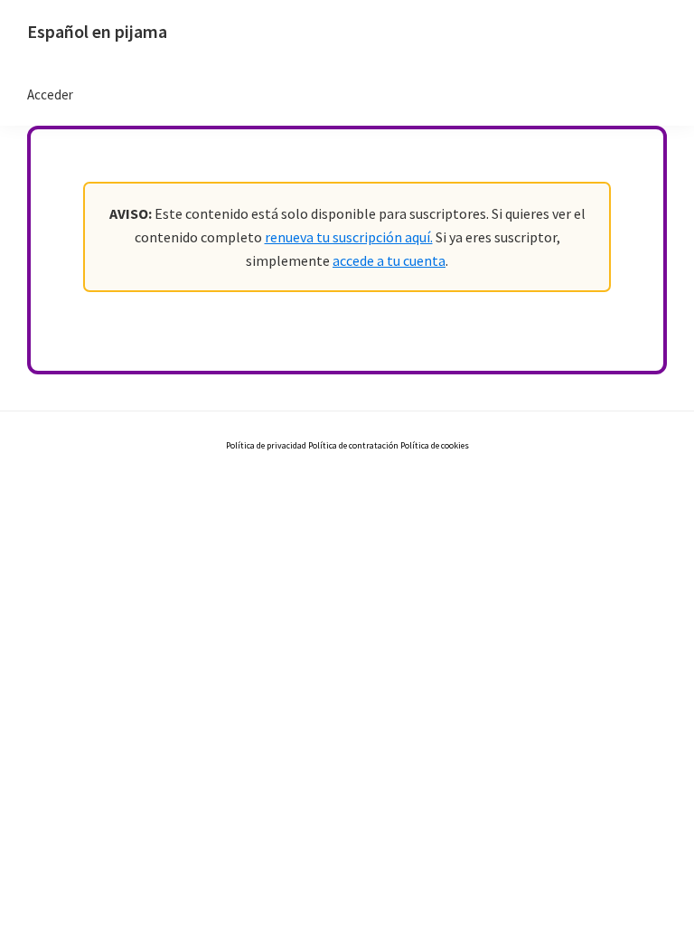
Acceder (50, 94)
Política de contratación (353, 445)
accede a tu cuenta (389, 260)
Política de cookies (434, 445)
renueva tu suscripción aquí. (349, 237)
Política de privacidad (267, 445)
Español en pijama (97, 31)
